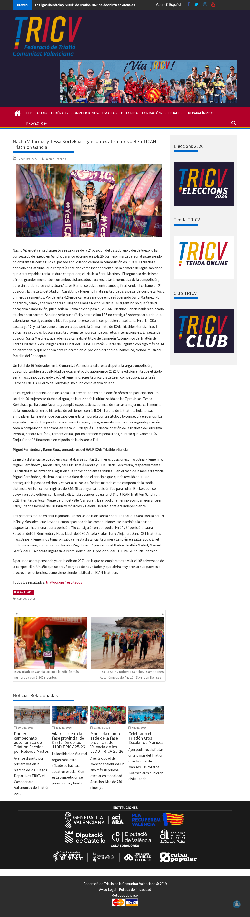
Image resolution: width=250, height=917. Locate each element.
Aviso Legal (107, 889)
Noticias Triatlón (23, 592)
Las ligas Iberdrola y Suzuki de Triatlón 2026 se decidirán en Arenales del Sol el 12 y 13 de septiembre (109, 5)
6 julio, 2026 (139, 727)
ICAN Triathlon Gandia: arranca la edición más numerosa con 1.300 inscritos (46, 674)
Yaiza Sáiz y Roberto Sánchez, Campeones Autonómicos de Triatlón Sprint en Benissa (132, 674)
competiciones (26, 598)
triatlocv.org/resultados (64, 582)
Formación (151, 113)
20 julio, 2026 (25, 727)
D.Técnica (129, 113)
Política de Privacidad (135, 889)
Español (175, 4)
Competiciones (84, 113)
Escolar (109, 113)
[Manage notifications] (237, 904)
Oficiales (173, 113)
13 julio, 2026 (64, 727)
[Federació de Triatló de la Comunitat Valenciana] (17, 112)
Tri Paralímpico (199, 113)
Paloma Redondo (55, 159)
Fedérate (59, 113)
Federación (36, 113)
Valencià (162, 4)
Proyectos (35, 123)
